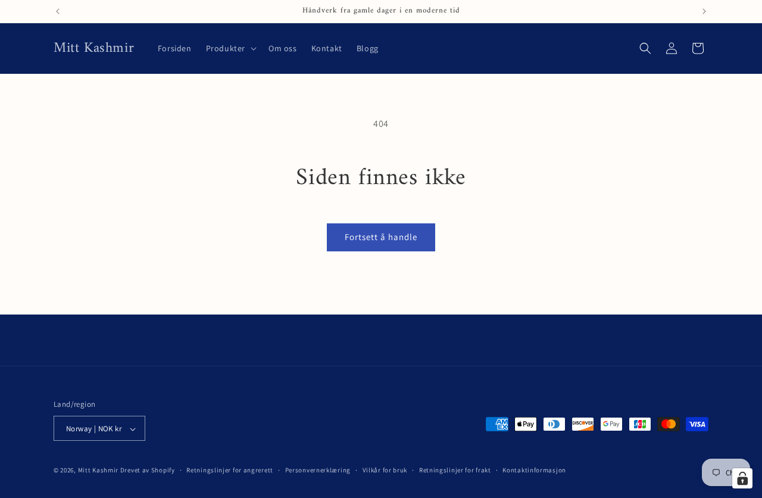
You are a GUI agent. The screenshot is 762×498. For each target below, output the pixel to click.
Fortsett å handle (381, 236)
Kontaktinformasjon (534, 470)
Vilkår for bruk (385, 470)
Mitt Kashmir (98, 470)
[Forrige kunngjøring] (58, 11)
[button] (230, 48)
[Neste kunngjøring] (704, 11)
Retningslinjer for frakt (455, 470)
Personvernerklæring (318, 470)
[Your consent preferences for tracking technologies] (742, 478)
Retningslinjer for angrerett (229, 470)
